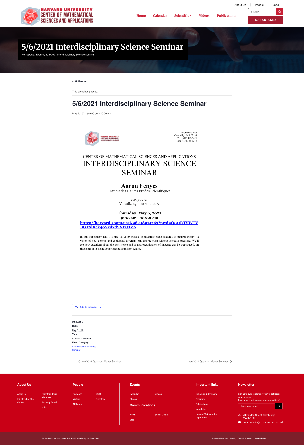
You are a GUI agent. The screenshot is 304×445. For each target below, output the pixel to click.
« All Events (79, 81)
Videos (204, 16)
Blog (132, 420)
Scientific (181, 16)
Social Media (161, 415)
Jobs (275, 5)
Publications (226, 16)
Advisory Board (49, 402)
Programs (200, 399)
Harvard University (220, 438)
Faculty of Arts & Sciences (241, 438)
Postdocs (77, 394)
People (259, 5)
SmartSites (94, 438)
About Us (240, 5)
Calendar (160, 16)
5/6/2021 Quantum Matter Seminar (209, 361)
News (132, 415)
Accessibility (260, 438)
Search (279, 11)
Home (141, 16)
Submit (278, 406)
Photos (133, 399)
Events (40, 54)
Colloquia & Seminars (206, 394)
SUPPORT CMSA (265, 20)
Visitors (76, 399)
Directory (100, 399)
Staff (98, 394)
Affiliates (77, 404)
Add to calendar (88, 306)
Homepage (28, 54)
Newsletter (201, 409)
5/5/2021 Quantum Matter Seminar (101, 361)
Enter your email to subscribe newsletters (259, 400)
